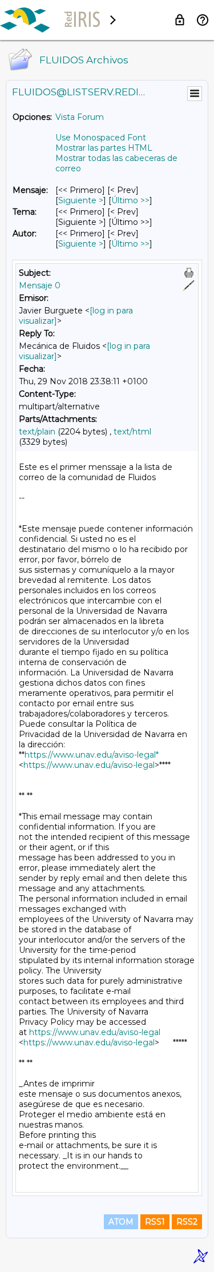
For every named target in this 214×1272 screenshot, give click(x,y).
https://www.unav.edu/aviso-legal (89, 765)
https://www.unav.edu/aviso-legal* (92, 755)
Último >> (130, 200)
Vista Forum (79, 117)
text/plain (37, 431)
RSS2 (186, 1222)
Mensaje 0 (39, 285)
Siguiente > (80, 200)
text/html (132, 431)
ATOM (121, 1222)
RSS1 (155, 1222)
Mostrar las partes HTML (103, 148)
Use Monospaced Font (100, 137)
